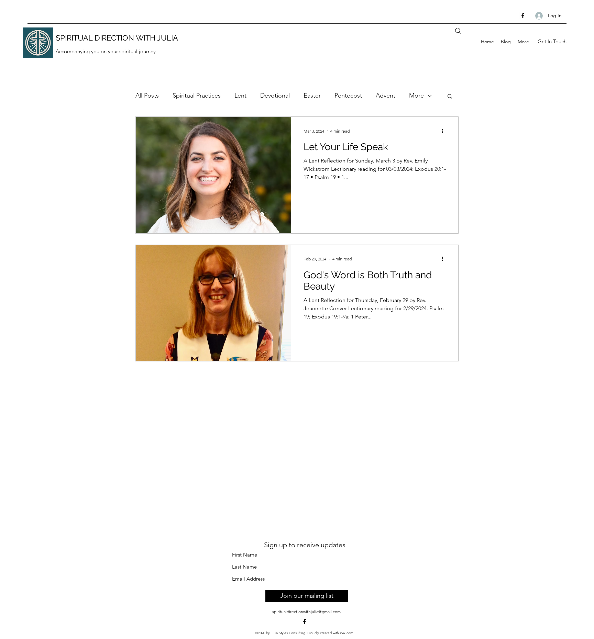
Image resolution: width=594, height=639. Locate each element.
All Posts (147, 95)
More (416, 95)
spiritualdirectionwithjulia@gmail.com (306, 611)
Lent (240, 95)
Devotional (275, 95)
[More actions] (445, 131)
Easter (312, 95)
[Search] (458, 31)
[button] (450, 96)
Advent (385, 95)
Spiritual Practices (197, 95)
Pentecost (348, 95)
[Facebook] (522, 15)
